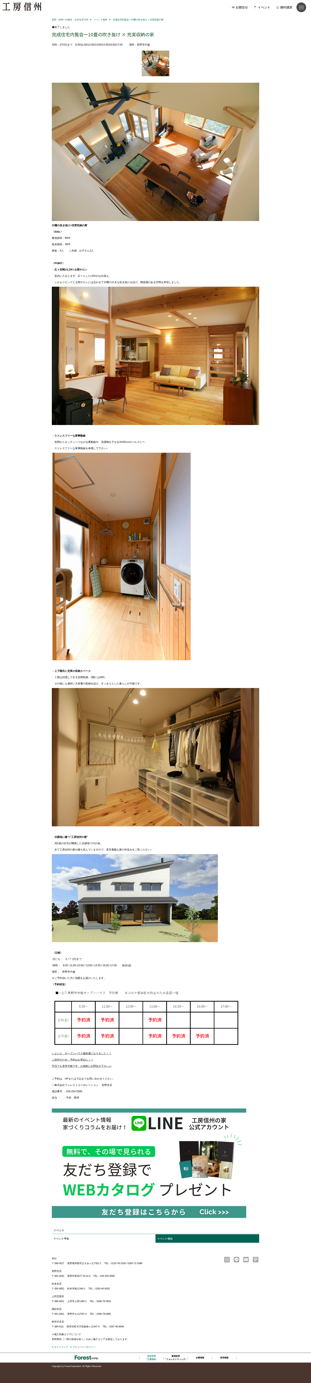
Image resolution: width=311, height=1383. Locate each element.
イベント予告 (61, 1238)
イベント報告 (165, 1238)
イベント (264, 7)
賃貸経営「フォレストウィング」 (175, 1357)
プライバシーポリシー (84, 1347)
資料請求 (286, 7)
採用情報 (224, 1357)
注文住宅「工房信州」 (151, 1357)
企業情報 (200, 1357)
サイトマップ (61, 1347)
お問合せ (242, 7)
